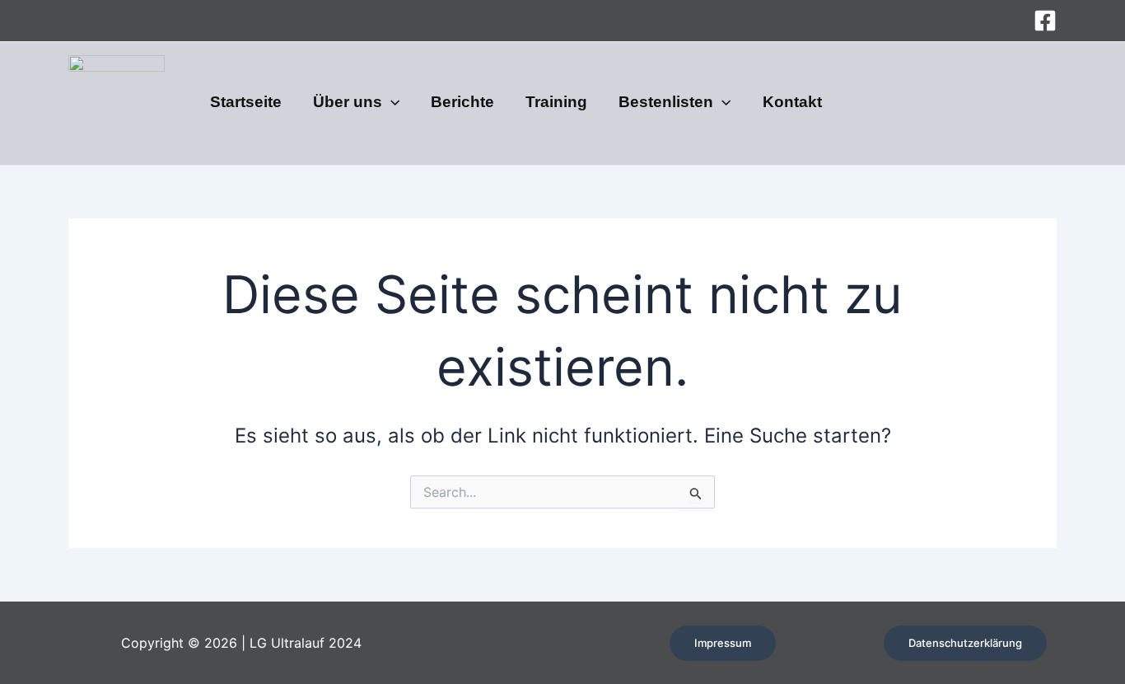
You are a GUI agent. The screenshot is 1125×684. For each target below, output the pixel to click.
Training (556, 102)
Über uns (347, 102)
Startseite (246, 102)
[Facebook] (1045, 20)
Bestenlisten (666, 102)
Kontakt (792, 102)
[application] (390, 102)
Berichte (462, 102)
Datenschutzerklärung (965, 642)
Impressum (722, 642)
